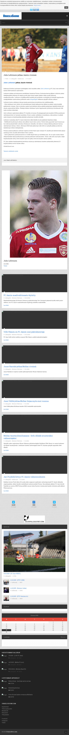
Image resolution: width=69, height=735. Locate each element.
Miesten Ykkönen (17, 298)
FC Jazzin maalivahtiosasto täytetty (20, 295)
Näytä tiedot (37, 5)
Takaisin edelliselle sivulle (11, 151)
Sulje (66, 7)
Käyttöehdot (5, 706)
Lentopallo (13, 671)
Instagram (5, 720)
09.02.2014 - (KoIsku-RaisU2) (17, 669)
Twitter (4, 722)
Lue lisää (6, 305)
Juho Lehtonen (9, 83)
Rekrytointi (5, 712)
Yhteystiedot (5, 714)
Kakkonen (21, 78)
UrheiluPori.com (11, 732)
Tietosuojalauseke (7, 708)
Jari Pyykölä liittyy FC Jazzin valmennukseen (24, 477)
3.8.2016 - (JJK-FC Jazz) (16, 655)
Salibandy (14, 582)
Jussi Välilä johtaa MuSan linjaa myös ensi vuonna (26, 401)
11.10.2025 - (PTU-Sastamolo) (19, 596)
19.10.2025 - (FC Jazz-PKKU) (12, 573)
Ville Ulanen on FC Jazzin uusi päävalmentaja (24, 332)
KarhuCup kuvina (14, 688)
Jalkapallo (8, 576)
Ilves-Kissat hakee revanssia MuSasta (21, 694)
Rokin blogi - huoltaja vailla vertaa (20, 681)
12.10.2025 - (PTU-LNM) (17, 580)
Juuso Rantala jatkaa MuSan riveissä (20, 366)
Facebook (4, 718)
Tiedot (5, 266)
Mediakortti (5, 710)
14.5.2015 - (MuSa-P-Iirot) (16, 662)
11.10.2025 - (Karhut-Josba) (18, 588)
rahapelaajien (34, 99)
